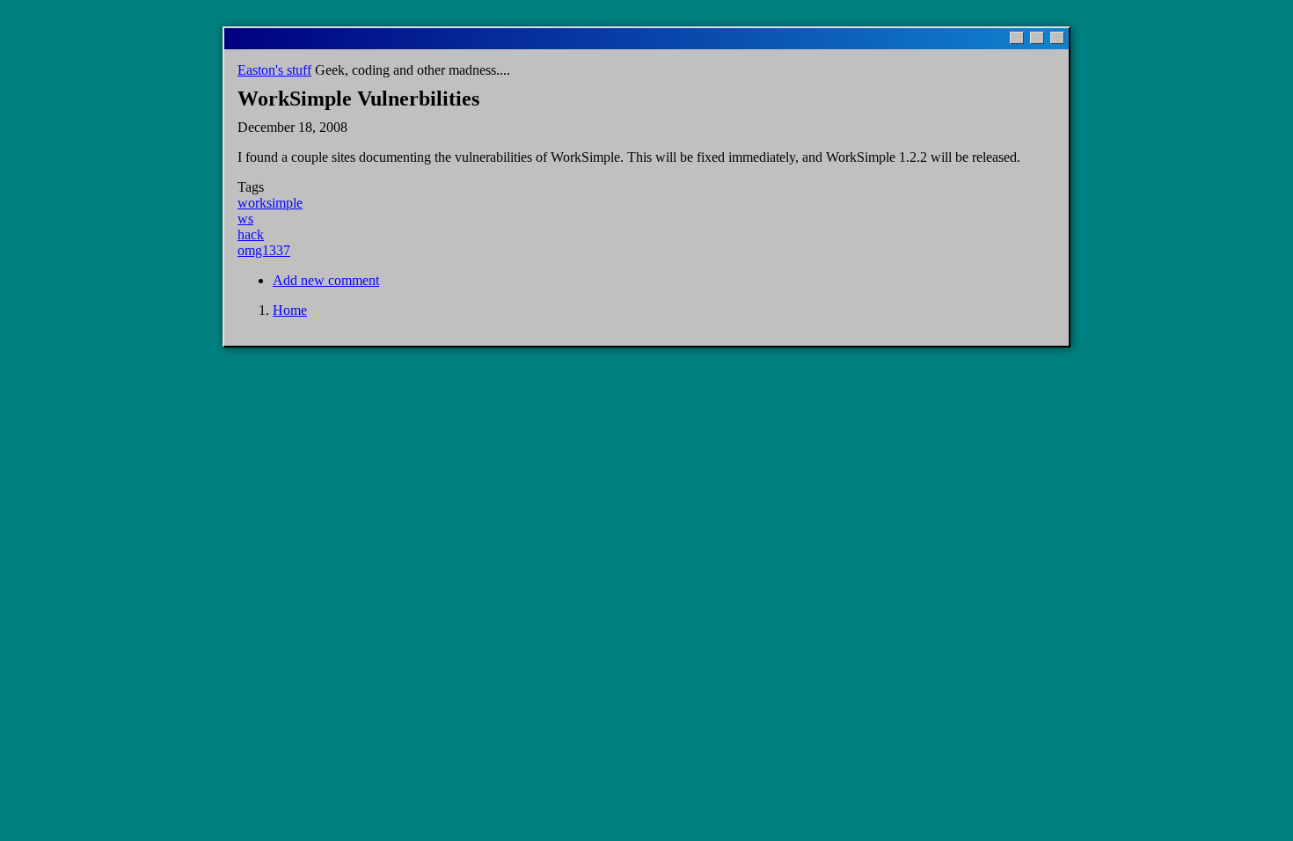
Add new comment (326, 280)
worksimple (270, 202)
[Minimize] (1017, 38)
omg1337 (263, 250)
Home (290, 310)
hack (250, 234)
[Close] (1057, 38)
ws (245, 218)
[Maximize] (1037, 38)
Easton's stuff (274, 69)
